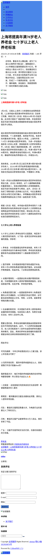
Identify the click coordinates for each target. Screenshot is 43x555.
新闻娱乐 (26, 54)
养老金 (3, 441)
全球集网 (4, 447)
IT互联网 (9, 23)
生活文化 (9, 20)
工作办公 (9, 17)
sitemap (32, 542)
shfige (3, 456)
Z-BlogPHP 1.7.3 (16, 548)
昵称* (3, 493)
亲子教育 (9, 26)
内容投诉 (18, 444)
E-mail (3, 497)
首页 (7, 7)
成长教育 (9, 12)
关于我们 (9, 521)
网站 (3, 502)
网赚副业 (9, 15)
